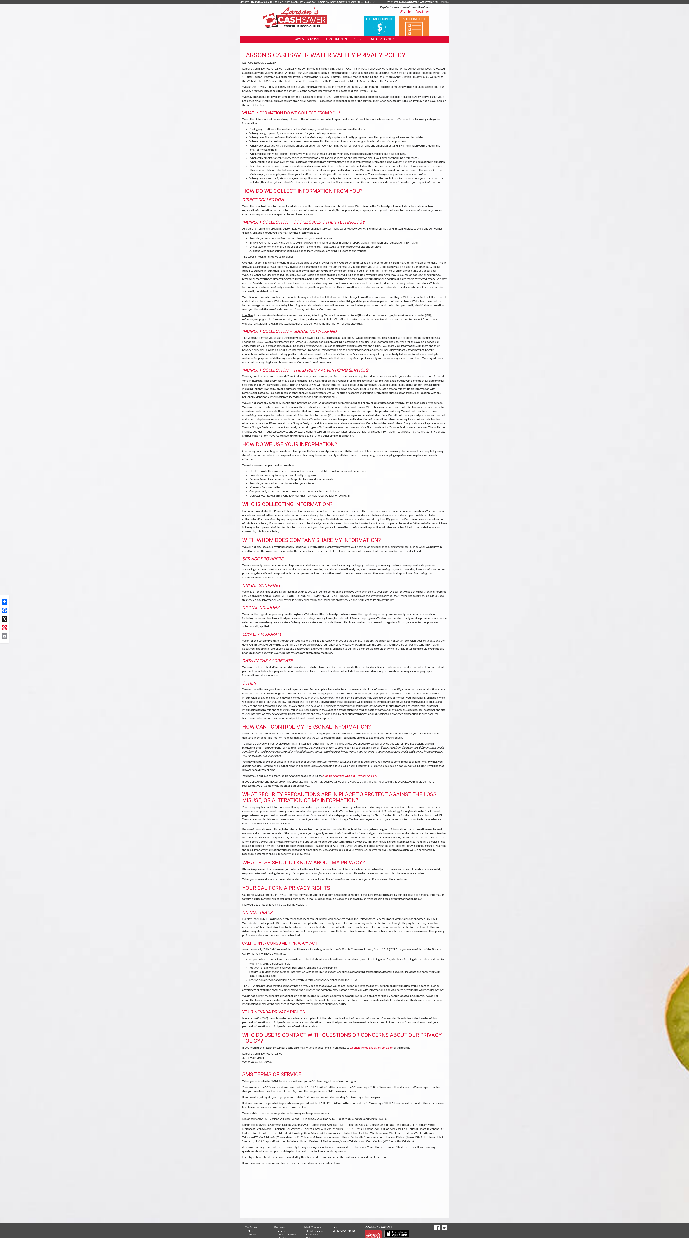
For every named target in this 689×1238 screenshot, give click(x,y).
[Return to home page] (295, 17)
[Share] (4, 601)
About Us (252, 1231)
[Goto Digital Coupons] (379, 25)
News (335, 1227)
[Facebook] (4, 610)
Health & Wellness (286, 1234)
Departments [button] (336, 39)
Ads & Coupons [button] (307, 39)
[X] (4, 619)
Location (252, 1234)
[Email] (4, 636)
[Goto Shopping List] (414, 25)
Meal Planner (382, 39)
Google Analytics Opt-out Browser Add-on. (350, 775)
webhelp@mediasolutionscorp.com (371, 1047)
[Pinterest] (4, 627)
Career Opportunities (344, 1230)
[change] (444, 1)
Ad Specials (312, 1234)
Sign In (405, 11)
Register (422, 11)
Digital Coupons (314, 1231)
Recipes (359, 39)
